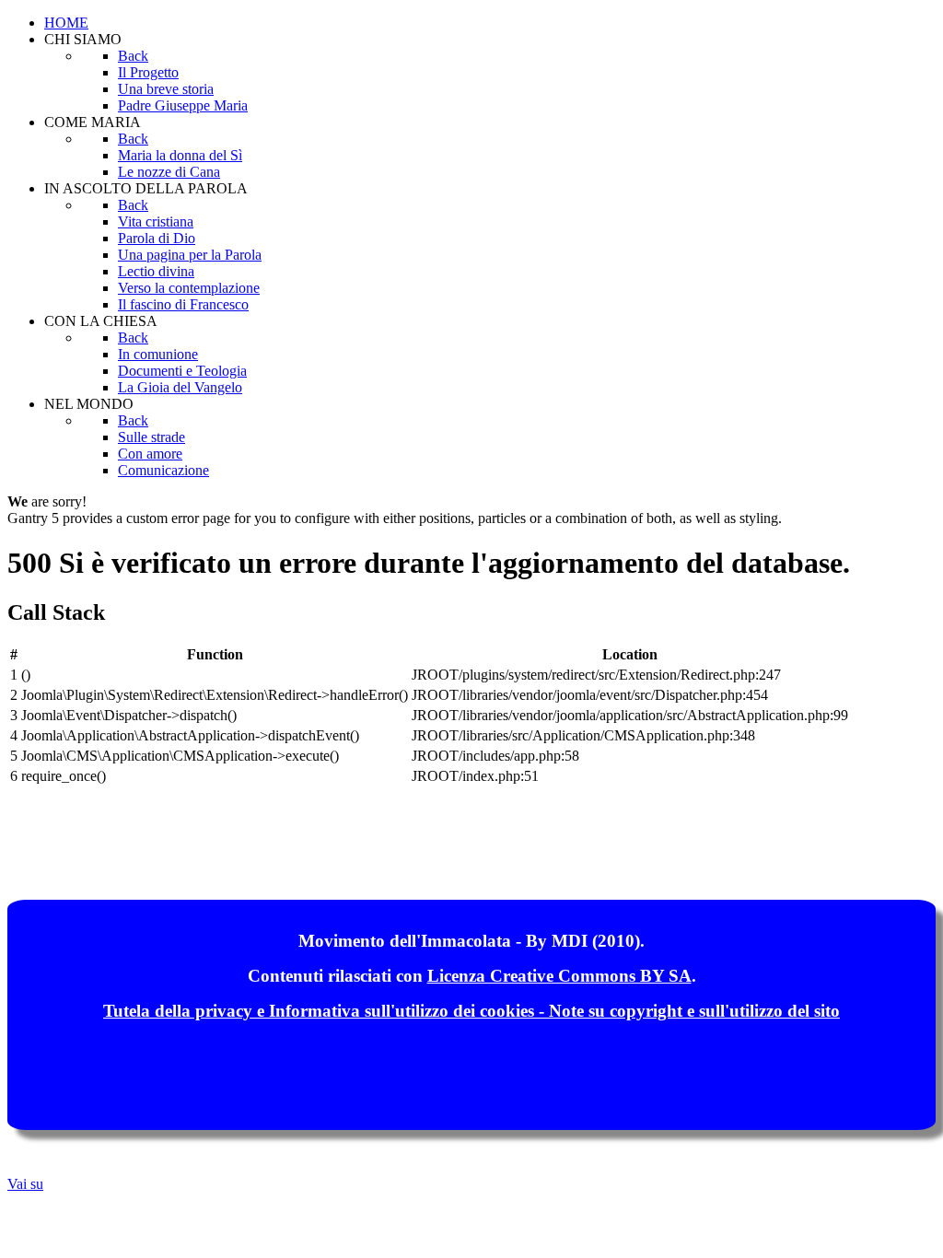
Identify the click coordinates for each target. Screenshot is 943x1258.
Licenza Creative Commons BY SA (559, 975)
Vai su (25, 1184)
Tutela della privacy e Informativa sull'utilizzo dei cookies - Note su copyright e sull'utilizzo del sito (471, 1010)
